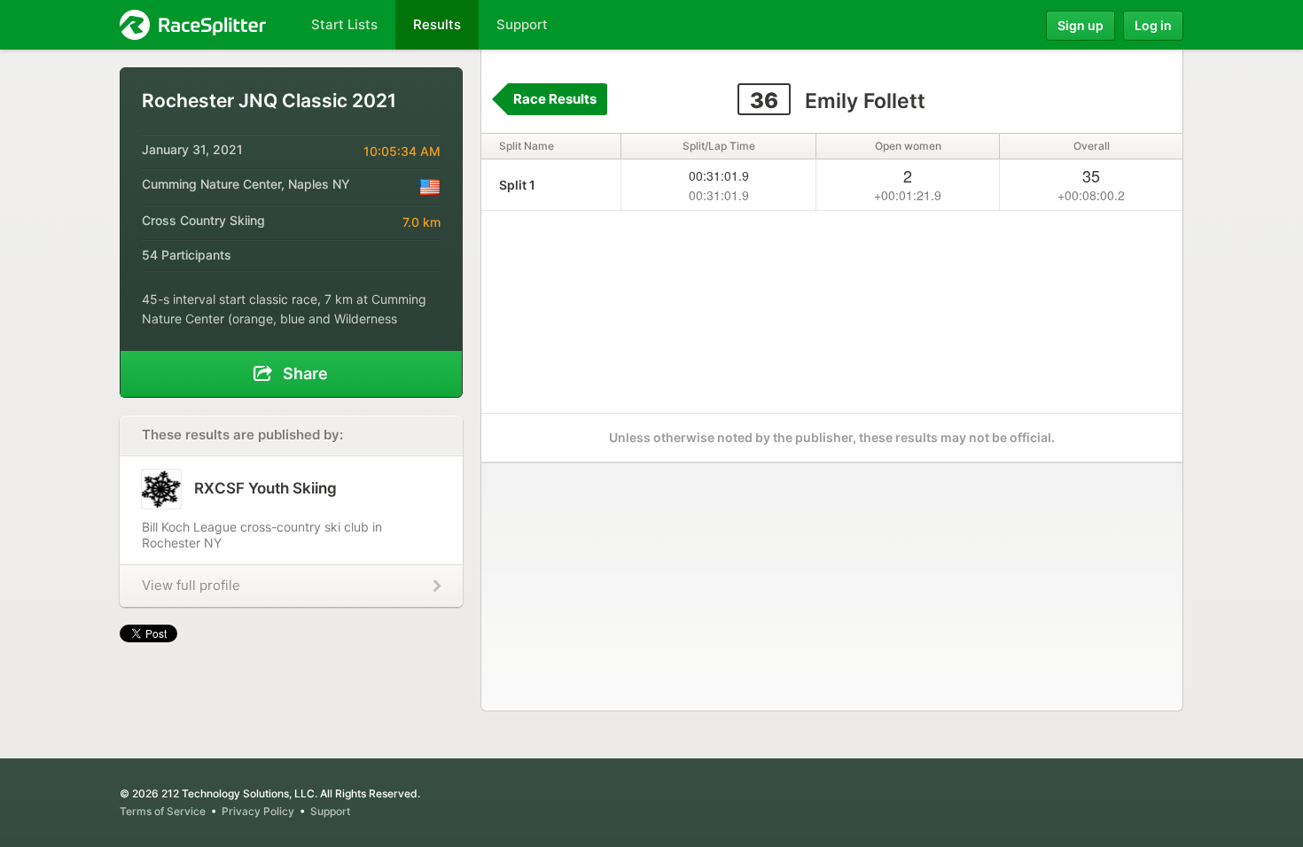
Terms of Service (163, 811)
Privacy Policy (258, 811)
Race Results (555, 98)
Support (330, 811)
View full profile (191, 585)
